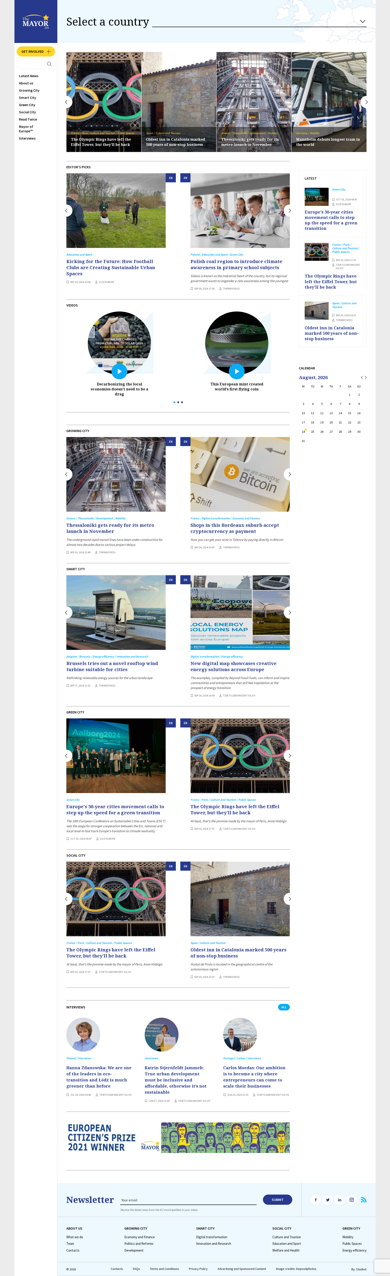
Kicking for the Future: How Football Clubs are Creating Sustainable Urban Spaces (110, 267)
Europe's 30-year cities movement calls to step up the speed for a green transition (115, 809)
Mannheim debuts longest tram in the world (253, 142)
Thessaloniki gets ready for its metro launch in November (175, 142)
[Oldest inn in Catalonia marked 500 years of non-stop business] (240, 899)
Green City (27, 104)
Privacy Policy (198, 1269)
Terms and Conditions (164, 1269)
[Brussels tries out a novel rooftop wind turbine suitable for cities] (116, 612)
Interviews (27, 138)
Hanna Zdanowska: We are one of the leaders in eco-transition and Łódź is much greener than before (99, 1077)
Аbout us (26, 83)
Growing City (29, 90)
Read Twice (28, 119)
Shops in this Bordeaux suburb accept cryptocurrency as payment (234, 528)
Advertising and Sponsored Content (242, 1269)
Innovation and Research (213, 1244)
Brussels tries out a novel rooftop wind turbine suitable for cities (327, 142)
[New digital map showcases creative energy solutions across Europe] (240, 612)
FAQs (136, 1269)
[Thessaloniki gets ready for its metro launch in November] (116, 474)
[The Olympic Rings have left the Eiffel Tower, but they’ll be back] (240, 755)
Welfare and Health (285, 1250)
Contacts (72, 1250)
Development (134, 1250)
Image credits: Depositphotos (296, 1269)
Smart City (27, 97)
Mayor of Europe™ (26, 128)
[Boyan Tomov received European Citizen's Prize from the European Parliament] (178, 1141)
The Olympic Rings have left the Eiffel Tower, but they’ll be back (234, 809)
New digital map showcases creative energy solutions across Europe (233, 666)
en (171, 178)
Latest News (28, 76)
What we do (74, 1237)
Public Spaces (352, 1244)
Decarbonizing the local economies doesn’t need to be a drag (119, 389)
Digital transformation (211, 1237)
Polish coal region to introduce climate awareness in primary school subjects (236, 264)
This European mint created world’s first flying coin (236, 387)
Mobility (347, 1237)
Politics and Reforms (138, 1244)
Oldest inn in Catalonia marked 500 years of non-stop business (100, 142)
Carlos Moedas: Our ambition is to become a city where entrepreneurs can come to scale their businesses (254, 1077)
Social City (27, 112)
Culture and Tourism (286, 1237)
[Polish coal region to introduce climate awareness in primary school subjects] (240, 210)
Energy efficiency (354, 1250)
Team (70, 1244)
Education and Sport (286, 1244)
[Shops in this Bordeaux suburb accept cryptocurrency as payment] (240, 474)
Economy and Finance (139, 1237)
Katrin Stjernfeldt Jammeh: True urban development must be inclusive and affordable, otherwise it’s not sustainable (176, 1080)
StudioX (361, 1269)
